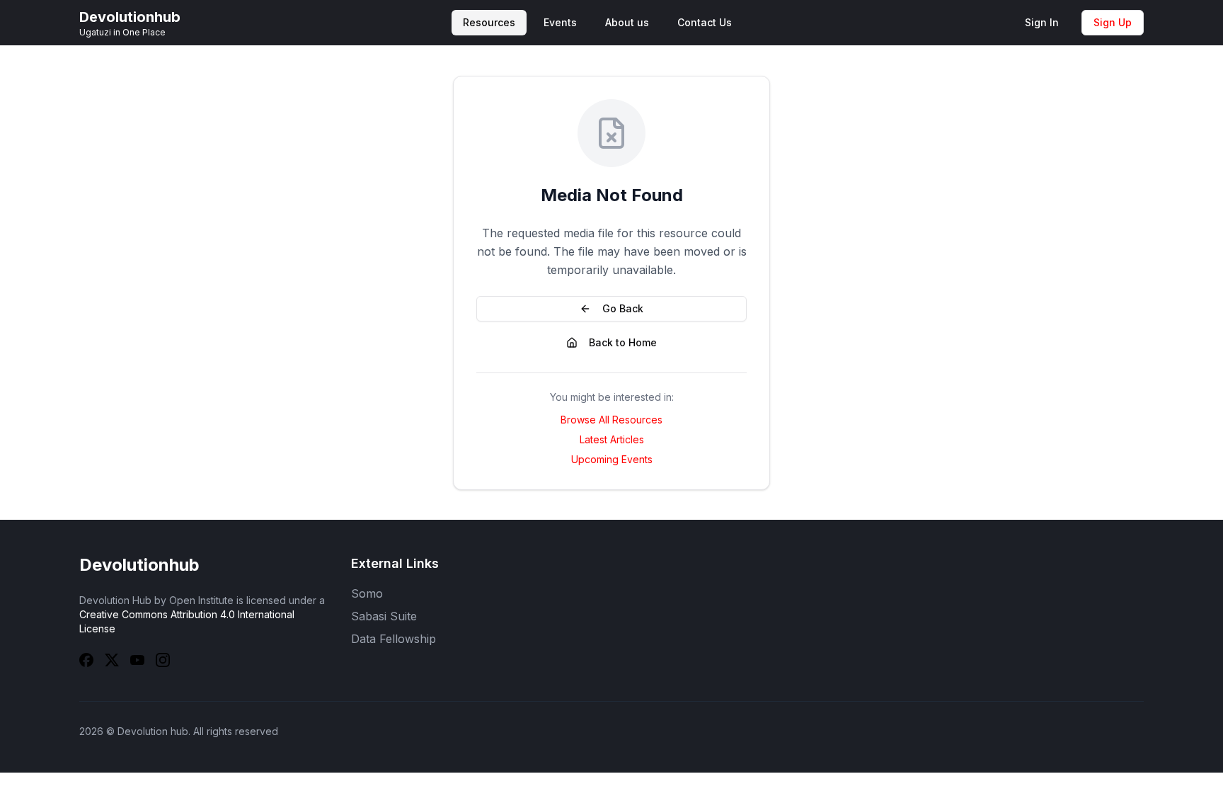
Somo (367, 593)
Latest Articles (612, 439)
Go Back (622, 308)
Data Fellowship (393, 639)
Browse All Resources (611, 420)
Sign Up (1112, 22)
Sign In (1042, 22)
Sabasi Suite (384, 616)
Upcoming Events (612, 459)
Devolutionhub (139, 564)
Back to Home (623, 342)
